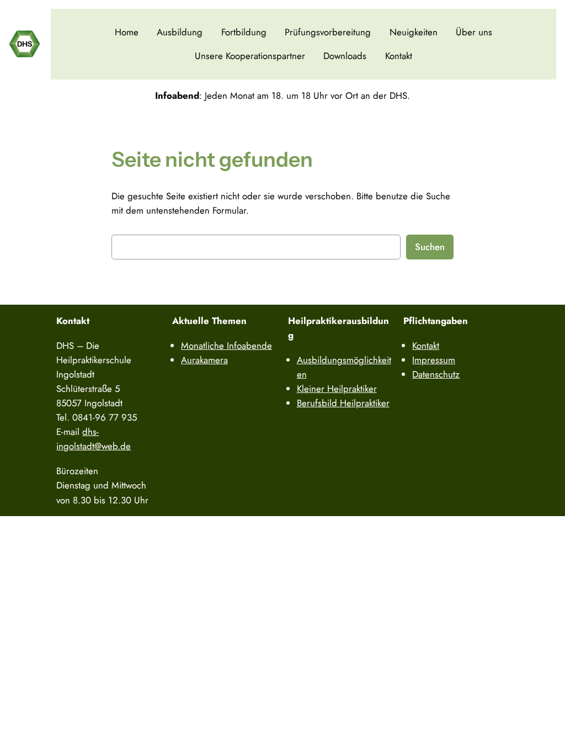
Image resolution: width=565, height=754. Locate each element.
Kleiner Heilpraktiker (337, 388)
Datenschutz (436, 374)
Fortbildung (243, 32)
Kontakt (398, 55)
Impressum (433, 360)
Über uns (474, 32)
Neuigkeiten (414, 32)
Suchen (430, 246)
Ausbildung (179, 32)
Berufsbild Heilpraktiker (343, 403)
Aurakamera (204, 360)
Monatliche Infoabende (226, 345)
